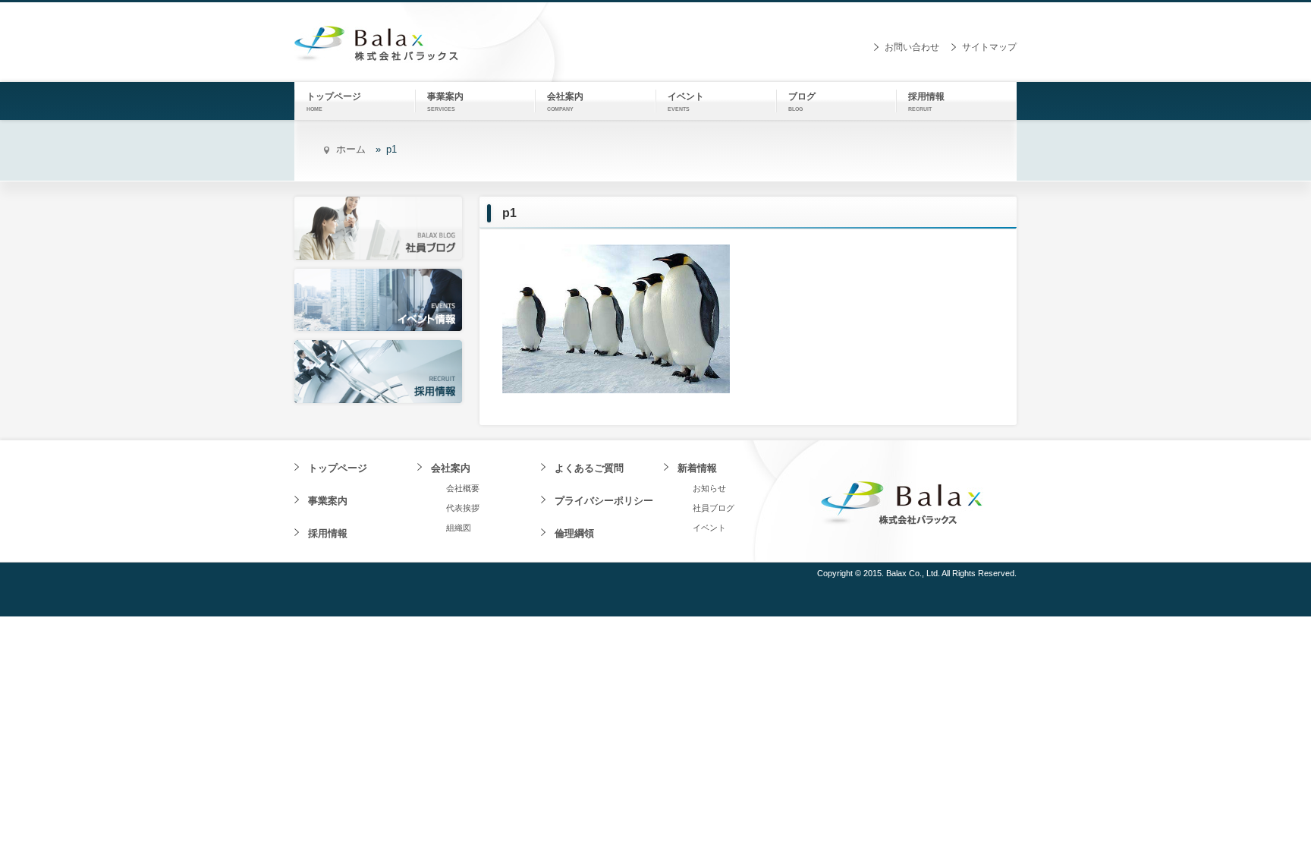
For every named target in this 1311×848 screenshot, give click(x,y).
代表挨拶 (462, 507)
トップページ (337, 468)
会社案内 (450, 468)
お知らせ (709, 488)
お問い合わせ (912, 47)
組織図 (458, 527)
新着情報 (697, 468)
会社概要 (462, 488)
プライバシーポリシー (604, 500)
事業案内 (327, 500)
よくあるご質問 (589, 468)
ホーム (351, 149)
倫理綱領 (574, 533)
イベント (709, 527)
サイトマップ (989, 47)
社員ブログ (713, 507)
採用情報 (327, 533)
